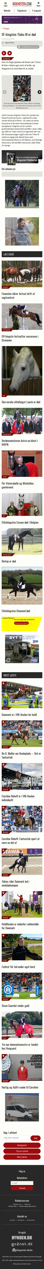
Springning (6, 59)
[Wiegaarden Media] (22, 1250)
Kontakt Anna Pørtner (21, 623)
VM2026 (5, 708)
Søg (35, 1138)
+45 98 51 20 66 (12, 1206)
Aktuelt (5, 287)
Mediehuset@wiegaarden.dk (27, 1206)
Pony (4, 1038)
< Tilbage (5, 28)
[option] (22, 92)
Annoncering (30, 1220)
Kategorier (22, 1145)
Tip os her (12, 1220)
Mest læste (22, 1157)
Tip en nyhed (22, 1151)
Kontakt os (21, 1220)
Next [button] (39, 92)
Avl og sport (7, 434)
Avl (4, 395)
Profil (4, 477)
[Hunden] (22, 1237)
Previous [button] (4, 92)
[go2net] (22, 1244)
